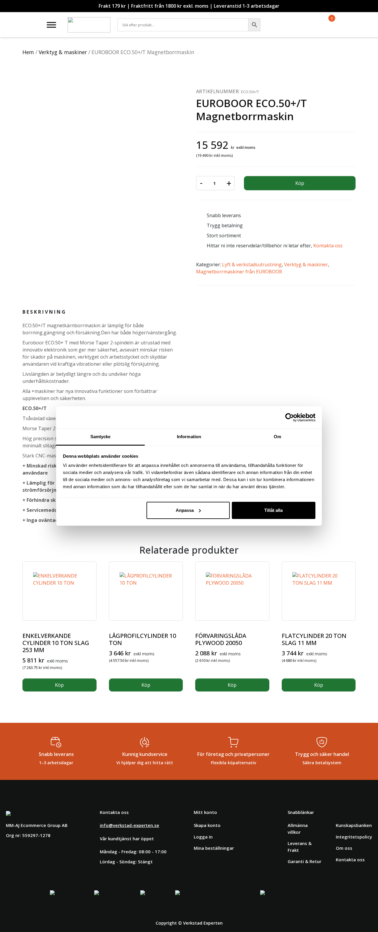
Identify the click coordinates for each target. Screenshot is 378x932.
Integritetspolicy (354, 837)
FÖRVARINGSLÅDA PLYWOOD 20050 (220, 639)
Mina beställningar (214, 848)
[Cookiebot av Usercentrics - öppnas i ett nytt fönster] (289, 417)
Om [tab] (277, 436)
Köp (299, 183)
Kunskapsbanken (354, 825)
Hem (28, 52)
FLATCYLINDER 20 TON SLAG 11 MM (314, 639)
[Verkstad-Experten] (89, 20)
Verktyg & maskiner (63, 52)
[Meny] (51, 25)
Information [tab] (189, 436)
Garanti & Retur (304, 861)
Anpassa (185, 510)
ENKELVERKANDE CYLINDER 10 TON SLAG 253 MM (55, 643)
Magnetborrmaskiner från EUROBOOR (239, 271)
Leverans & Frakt (300, 846)
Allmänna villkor (298, 828)
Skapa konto (207, 825)
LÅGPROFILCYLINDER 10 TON (142, 639)
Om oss (344, 848)
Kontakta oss (328, 245)
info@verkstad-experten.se (129, 825)
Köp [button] (59, 685)
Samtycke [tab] (100, 436)
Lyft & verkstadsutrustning (252, 264)
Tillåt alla (273, 510)
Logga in (203, 837)
